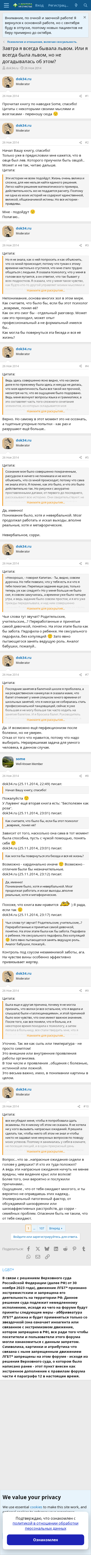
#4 (87, 366)
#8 (87, 776)
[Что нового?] (76, 5)
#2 (87, 142)
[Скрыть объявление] (84, 17)
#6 (87, 563)
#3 (87, 245)
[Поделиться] (80, 96)
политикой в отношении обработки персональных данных (45, 1526)
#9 (87, 991)
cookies (36, 1507)
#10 (86, 1106)
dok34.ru (12, 68)
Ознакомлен (45, 1539)
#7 (87, 675)
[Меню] (6, 5)
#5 (87, 458)
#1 (87, 96)
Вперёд (54, 1228)
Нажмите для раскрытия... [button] (46, 290)
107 (41, 1228)
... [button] (34, 1228)
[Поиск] (85, 5)
